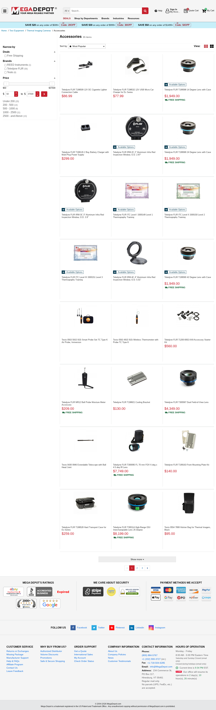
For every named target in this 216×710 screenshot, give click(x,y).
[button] (16, 92)
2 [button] (137, 568)
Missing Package (14, 654)
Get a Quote (80, 651)
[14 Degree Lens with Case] (188, 65)
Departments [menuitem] (86, 18)
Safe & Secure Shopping (52, 661)
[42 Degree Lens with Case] (188, 253)
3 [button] (142, 568)
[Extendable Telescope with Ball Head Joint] (85, 440)
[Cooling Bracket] (137, 378)
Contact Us (12, 667)
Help (160, 10)
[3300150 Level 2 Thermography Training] (188, 190)
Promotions (46, 658)
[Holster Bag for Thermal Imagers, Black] (188, 503)
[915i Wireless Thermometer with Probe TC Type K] (137, 315)
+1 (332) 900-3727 (151, 659)
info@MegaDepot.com (161, 666)
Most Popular (79, 46)
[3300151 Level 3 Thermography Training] (85, 253)
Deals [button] (6, 51)
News (111, 658)
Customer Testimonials (119, 661)
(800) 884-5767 (149, 655)
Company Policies (117, 654)
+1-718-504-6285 (156, 663)
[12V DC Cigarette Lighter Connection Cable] (85, 65)
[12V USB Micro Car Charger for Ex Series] (137, 65)
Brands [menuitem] (105, 18)
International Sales (83, 654)
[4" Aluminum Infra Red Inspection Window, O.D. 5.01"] (137, 253)
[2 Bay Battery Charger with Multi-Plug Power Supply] (85, 128)
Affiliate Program (14, 664)
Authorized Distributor (51, 651)
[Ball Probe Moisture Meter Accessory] (85, 378)
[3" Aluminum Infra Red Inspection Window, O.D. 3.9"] (85, 190)
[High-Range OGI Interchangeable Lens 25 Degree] (137, 503)
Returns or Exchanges (17, 651)
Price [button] (6, 78)
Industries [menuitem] (118, 18)
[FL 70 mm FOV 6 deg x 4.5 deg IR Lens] (137, 440)
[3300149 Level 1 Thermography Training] (137, 190)
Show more (136, 559)
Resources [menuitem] (133, 18)
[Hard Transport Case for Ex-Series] (85, 503)
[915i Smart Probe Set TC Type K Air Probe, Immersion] (85, 315)
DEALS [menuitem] (67, 18)
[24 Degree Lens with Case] (188, 128)
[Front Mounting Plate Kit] (188, 440)
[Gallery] (212, 46)
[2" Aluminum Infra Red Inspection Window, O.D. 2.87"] (137, 128)
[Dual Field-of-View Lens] (188, 378)
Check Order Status (84, 661)
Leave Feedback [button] (14, 671)
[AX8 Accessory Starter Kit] (188, 315)
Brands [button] (7, 61)
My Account (80, 658)
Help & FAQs (12, 661)
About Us (112, 651)
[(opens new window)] (50, 591)
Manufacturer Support (17, 658)
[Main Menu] (5, 11)
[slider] (6, 84)
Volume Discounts (49, 654)
